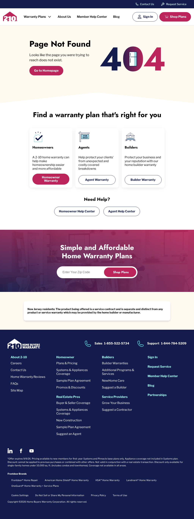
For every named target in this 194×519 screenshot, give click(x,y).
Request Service (176, 4)
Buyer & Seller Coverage (73, 403)
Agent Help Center (121, 211)
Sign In (148, 17)
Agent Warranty (97, 180)
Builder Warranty (143, 180)
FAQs (14, 383)
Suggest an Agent (68, 434)
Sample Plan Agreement (73, 380)
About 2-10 (19, 357)
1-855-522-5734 (116, 343)
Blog (116, 17)
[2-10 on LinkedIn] (10, 450)
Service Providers (115, 397)
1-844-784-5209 (173, 343)
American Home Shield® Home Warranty (67, 480)
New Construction (69, 420)
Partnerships (157, 395)
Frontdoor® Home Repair (24, 480)
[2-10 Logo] (10, 20)
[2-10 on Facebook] (21, 451)
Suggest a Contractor (117, 409)
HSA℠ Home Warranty (107, 480)
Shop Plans (178, 17)
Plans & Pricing (66, 363)
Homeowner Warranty (51, 179)
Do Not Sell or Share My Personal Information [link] (59, 495)
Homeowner (65, 357)
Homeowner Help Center (77, 211)
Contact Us (147, 4)
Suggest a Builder (114, 387)
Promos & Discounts (70, 387)
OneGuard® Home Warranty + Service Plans (35, 485)
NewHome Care (113, 380)
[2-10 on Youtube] (31, 450)
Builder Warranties (115, 363)
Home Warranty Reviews (28, 377)
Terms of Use (120, 495)
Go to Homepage (46, 70)
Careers (16, 363)
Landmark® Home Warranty (141, 480)
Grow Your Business (116, 403)
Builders (108, 357)
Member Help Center (92, 17)
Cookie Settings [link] (19, 495)
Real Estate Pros (68, 397)
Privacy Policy (98, 495)
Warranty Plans (35, 17)
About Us (64, 17)
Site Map (17, 390)
